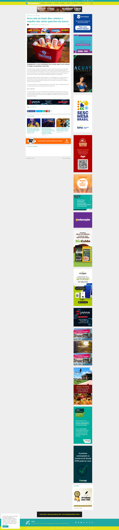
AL (48, 0)
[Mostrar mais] (51, 111)
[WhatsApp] (44, 111)
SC (52, 0)
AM (64, 0)
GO (28, 0)
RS (56, 0)
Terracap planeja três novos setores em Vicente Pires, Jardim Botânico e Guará (62, 129)
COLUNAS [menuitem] (82, 3)
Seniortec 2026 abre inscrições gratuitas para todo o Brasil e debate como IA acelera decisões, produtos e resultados (48, 131)
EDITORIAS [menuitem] (49, 3)
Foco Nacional (36, 528)
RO (68, 0)
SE (77, 0)
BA (39, 0)
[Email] (49, 111)
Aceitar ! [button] (5, 526)
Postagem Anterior (30, 158)
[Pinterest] (46, 111)
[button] (88, 3)
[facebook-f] (82, 1)
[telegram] (91, 1)
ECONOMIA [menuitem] (74, 3)
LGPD (67, 528)
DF (26, 0)
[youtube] (87, 1)
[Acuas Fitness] (59, 514)
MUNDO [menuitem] (62, 3)
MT (61, 0)
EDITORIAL (79, 528)
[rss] (92, 523)
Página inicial (29, 15)
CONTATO (62, 528)
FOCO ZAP (91, 528)
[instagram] (84, 523)
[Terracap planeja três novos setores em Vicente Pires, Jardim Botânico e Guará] (63, 122)
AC (75, 0)
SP (30, 0)
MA (71, 0)
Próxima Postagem (66, 158)
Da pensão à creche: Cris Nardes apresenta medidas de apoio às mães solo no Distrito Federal (33, 130)
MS (59, 0)
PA (66, 0)
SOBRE (57, 528)
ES (37, 0)
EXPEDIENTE (72, 528)
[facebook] (76, 523)
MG (35, 0)
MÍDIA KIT (85, 528)
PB (50, 0)
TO (73, 0)
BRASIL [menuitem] (68, 3)
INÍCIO (53, 528)
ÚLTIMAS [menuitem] (43, 3)
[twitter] (84, 1)
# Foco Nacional (36, 15)
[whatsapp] (89, 1)
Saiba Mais (4, 524)
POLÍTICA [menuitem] (56, 3)
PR (54, 0)
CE (41, 0)
